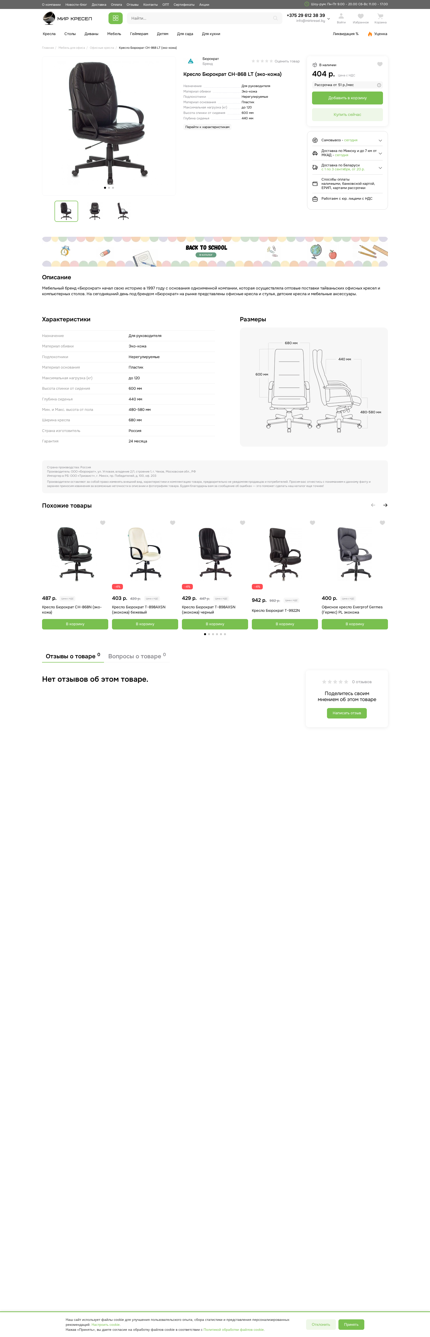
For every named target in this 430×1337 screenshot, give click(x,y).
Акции (204, 4)
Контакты (150, 4)
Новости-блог (76, 4)
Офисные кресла (102, 48)
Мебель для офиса (71, 48)
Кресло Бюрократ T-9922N (276, 610)
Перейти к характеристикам (207, 127)
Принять (351, 1324)
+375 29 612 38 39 (306, 18)
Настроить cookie (106, 1325)
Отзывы (133, 4)
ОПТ (165, 4)
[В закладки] (103, 523)
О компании (51, 4)
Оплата (116, 4)
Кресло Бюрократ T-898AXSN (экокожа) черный (208, 610)
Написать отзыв (347, 713)
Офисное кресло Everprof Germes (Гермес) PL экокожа (352, 610)
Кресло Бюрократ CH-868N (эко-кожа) (72, 610)
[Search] (275, 18)
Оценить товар (287, 61)
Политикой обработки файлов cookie (234, 1330)
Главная (48, 48)
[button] (385, 505)
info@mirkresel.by (310, 20)
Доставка (99, 4)
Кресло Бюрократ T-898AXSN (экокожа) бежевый (138, 610)
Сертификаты (184, 4)
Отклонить (321, 1324)
